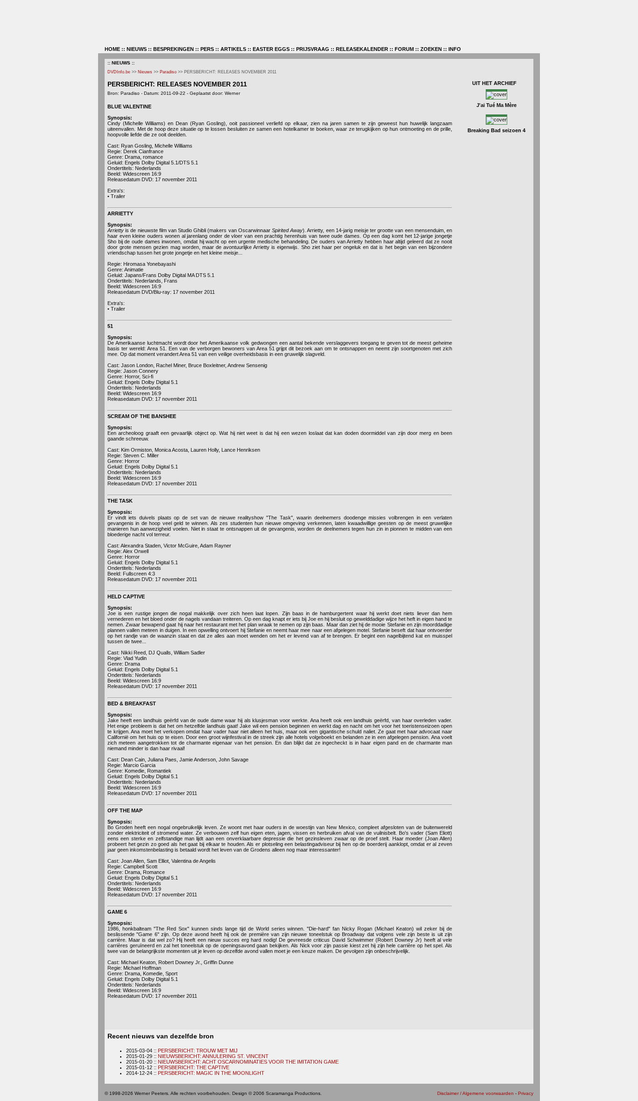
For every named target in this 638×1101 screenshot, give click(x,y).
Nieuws (145, 72)
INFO (454, 49)
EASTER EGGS (271, 49)
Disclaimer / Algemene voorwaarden (475, 1093)
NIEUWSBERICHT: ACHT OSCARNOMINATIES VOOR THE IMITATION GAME (248, 1062)
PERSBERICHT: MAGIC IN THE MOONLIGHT (211, 1073)
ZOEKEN (431, 49)
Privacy (525, 1093)
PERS (207, 49)
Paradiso (168, 72)
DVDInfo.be (118, 72)
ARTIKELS (233, 49)
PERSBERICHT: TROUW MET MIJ (198, 1050)
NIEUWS (137, 49)
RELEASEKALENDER (362, 49)
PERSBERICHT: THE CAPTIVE (193, 1067)
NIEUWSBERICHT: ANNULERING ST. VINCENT (213, 1056)
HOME (112, 49)
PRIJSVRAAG (312, 49)
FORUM (404, 49)
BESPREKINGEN (173, 49)
